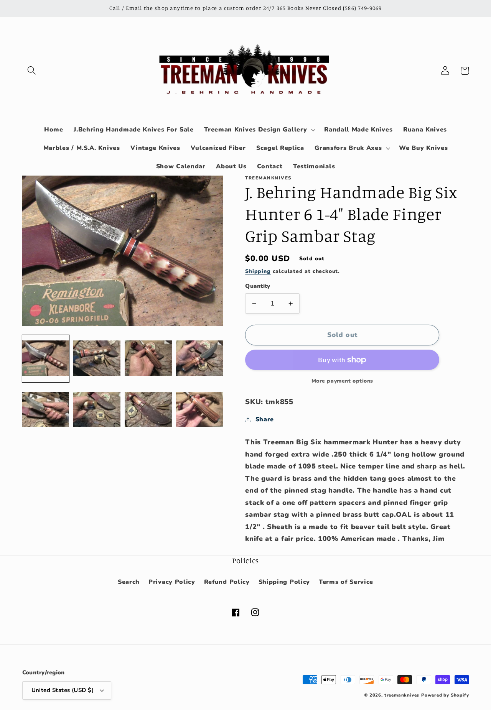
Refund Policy (227, 582)
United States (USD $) (62, 690)
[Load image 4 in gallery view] (199, 358)
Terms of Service (346, 582)
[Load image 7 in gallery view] (148, 409)
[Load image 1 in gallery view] (45, 358)
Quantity (257, 286)
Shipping (257, 271)
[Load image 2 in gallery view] (96, 358)
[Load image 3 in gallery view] (148, 358)
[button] (32, 71)
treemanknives (401, 695)
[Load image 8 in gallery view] (199, 409)
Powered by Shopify (445, 695)
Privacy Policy (171, 582)
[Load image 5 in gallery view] (45, 409)
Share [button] (264, 419)
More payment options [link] (342, 381)
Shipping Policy (284, 582)
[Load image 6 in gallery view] (96, 409)
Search (129, 582)
